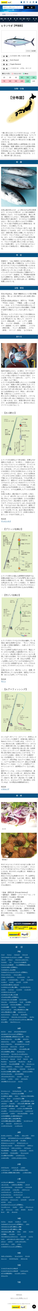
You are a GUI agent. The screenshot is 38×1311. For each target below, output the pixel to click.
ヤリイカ (27, 1256)
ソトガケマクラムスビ (6, 1125)
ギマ (31, 1059)
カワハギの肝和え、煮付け (7, 1051)
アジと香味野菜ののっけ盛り (23, 964)
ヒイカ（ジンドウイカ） (7, 1197)
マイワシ (3, 1221)
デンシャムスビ (25, 1153)
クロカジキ (28, 1066)
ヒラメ (9, 1202)
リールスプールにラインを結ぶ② (9, 1271)
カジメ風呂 (17, 1039)
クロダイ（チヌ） (12, 1069)
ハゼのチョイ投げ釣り (17, 1184)
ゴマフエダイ (24, 1078)
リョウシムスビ (24, 1271)
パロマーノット (26, 1189)
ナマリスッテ (14, 1167)
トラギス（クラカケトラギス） (19, 1158)
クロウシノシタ (19, 1066)
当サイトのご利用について (19, 1298)
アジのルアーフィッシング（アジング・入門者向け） (14, 972)
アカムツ (10, 959)
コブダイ (10, 1078)
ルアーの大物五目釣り (6, 1273)
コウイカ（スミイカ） (6, 1074)
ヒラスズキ (23, 1199)
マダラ (24, 1231)
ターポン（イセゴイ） (6, 1135)
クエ (23, 1064)
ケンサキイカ (31, 1069)
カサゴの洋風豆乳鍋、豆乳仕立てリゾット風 (12, 1036)
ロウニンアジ (4, 1275)
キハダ (19, 1059)
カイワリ (3, 1031)
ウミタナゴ (27, 1004)
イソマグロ (19, 989)
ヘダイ (17, 1209)
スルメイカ (8, 1123)
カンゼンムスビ (21, 1051)
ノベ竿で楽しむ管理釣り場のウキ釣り (10, 1172)
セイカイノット (18, 1123)
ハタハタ (27, 1184)
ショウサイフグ (29, 1111)
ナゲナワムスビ (5, 1167)
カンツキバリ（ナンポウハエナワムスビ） (11, 1056)
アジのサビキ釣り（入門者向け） (9, 967)
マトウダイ (12, 1234)
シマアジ (29, 1106)
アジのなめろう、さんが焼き (8, 969)
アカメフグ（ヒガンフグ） (22, 959)
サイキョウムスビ (17, 1091)
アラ (28, 977)
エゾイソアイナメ (5, 1014)
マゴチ (25, 1221)
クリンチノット (30, 1064)
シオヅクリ (4, 1103)
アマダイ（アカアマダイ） (7, 977)
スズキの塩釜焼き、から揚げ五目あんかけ (11, 1116)
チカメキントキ (5, 1148)
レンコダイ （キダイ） (20, 1273)
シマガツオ (12, 1108)
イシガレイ (4, 982)
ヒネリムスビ (4, 1199)
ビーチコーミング (18, 1194)
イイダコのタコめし (13, 979)
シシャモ (22, 1106)
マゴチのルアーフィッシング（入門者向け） (12, 1224)
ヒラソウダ (31, 1199)
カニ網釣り (20, 1041)
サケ (25, 1091)
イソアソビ (11, 989)
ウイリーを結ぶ (23, 999)
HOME (4, 14)
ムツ (28, 1239)
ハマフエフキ (28, 1187)
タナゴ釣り (23, 1140)
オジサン (32, 1017)
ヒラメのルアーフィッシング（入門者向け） (12, 1204)
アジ (10, 962)
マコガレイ (18, 1221)
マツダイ (31, 1231)
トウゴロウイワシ (20, 1155)
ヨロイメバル (24, 1258)
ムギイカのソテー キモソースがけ (15, 1239)
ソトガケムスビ (19, 1125)
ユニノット (4, 1258)
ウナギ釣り (28, 1002)
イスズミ (3, 989)
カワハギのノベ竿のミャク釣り (9, 1049)
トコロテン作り (5, 1158)
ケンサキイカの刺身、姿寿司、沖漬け (10, 1071)
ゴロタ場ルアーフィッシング (8, 1081)
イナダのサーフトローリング (8, 992)
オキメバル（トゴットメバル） (19, 1017)
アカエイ (27, 957)
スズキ (31, 1113)
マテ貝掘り (4, 1234)
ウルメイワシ (22, 1007)
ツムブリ (31, 1150)
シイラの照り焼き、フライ (27, 1101)
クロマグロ (22, 1069)
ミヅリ (2, 1239)
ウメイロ (13, 1007)
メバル (19, 1244)
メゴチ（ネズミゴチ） (20, 1241)
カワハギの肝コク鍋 (24, 1049)
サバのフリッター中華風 (17, 1093)
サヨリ (16, 1096)
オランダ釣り (4, 1022)
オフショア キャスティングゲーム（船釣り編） (21, 1019)
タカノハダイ (25, 1135)
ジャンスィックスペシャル (16, 1111)
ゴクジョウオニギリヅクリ (7, 1076)
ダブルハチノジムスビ (6, 1145)
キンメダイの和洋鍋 (14, 1064)
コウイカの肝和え (19, 1074)
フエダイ (15, 1207)
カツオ (13, 1041)
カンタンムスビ (5, 1054)
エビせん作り (24, 1014)
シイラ (16, 1101)
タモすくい (30, 1145)
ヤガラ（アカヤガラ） (6, 1256)
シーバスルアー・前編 (18, 1098)
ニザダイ (23, 1167)
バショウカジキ (21, 1182)
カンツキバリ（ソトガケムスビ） (19, 1054)
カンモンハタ (4, 1059)
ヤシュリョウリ (19, 1256)
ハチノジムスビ (19, 1187)
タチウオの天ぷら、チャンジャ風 (9, 1140)
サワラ (2, 1098)
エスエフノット (22, 1012)
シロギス (12, 1113)
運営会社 (19, 1294)
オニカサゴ (4, 1019)
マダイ (27, 1224)
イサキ (22, 979)
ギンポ (29, 1061)
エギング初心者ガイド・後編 (8, 1012)
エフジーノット (5, 1017)
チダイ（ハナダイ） (16, 1148)
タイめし (17, 1135)
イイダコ (3, 979)
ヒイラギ (18, 1197)
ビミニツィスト (14, 1199)
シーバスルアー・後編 (6, 1101)
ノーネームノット (5, 1170)
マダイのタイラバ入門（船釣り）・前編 (11, 1226)
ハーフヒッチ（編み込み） (7, 1182)
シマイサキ (4, 1108)
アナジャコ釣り (17, 974)
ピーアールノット (18, 1192)
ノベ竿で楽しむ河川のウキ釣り (20, 1170)
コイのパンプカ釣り (28, 1071)
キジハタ (12, 1059)
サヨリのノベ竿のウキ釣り (27, 1096)
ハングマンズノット (6, 1192)
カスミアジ (26, 1039)
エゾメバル (15, 1014)
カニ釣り (28, 1041)
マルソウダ (23, 1236)
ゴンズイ (20, 1081)
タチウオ (3, 1138)
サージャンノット (5, 1091)
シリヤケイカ (4, 1113)
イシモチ (25, 982)
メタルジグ (5, 789)
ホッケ (2, 1212)
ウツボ (21, 1002)
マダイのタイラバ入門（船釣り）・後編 (11, 1229)
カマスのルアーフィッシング (22, 1044)
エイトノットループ (6, 1009)
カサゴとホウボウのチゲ (20, 1031)
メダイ (13, 1244)
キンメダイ (4, 1064)
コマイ (17, 1078)
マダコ (18, 1231)
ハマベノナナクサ (5, 1189)
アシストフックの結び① (20, 962)
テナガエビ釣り (14, 1153)
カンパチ (27, 1056)
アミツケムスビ (21, 977)
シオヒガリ (12, 1103)
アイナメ (9, 954)
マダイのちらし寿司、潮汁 (7, 1231)
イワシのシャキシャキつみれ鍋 (9, 999)
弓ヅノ (3, 681)
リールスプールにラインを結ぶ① (9, 1268)
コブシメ (3, 1078)
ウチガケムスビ (13, 1002)
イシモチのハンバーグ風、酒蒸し (9, 987)
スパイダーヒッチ (28, 1120)
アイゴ (2, 954)
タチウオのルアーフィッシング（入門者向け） (20, 1138)
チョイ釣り (14, 1150)
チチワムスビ (27, 1148)
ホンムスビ (14, 1212)
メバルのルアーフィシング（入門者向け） (11, 1246)
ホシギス (30, 1209)
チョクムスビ (23, 1150)
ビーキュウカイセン (6, 1194)
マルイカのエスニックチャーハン (9, 1236)
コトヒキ (19, 1076)
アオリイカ (25, 954)
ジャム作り (4, 1111)
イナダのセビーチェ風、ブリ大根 (9, 994)
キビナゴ (25, 1059)
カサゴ (9, 1031)
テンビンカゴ (6, 521)
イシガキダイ (30, 979)
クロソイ (3, 1069)
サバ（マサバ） (5, 1093)
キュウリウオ (12, 1061)
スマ (2, 1123)
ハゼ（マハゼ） (5, 1184)
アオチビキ (17, 954)
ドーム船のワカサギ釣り (7, 1155)
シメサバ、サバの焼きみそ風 (24, 1108)
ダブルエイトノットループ (7, 1143)
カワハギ (22, 1046)
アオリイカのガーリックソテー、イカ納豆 (11, 957)
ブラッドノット (29, 1207)
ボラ (8, 1212)
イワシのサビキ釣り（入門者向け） (10, 997)
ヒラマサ (3, 1202)
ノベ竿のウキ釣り (27, 1172)
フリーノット (9, 1209)
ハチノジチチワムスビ (6, 1187)
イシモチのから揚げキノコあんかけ (10, 984)
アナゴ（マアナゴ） (6, 974)
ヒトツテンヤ (26, 1197)
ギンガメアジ (22, 1061)
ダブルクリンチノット (22, 1143)
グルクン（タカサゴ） (6, 1066)
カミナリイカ (4, 1046)
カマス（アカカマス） (6, 1044)
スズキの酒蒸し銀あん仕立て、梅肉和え (11, 1120)
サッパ (30, 1091)
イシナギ (18, 982)
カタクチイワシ (5, 1041)
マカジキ (10, 1221)
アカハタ (3, 959)
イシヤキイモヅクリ (25, 987)
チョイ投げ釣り (5, 1150)
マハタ (19, 1234)
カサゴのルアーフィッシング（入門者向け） (12, 1034)
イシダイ (11, 982)
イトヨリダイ (27, 989)
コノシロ (26, 1076)
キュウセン (4, 1061)
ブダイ (21, 1207)
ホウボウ (23, 1209)
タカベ (32, 1135)
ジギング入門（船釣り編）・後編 (9, 1106)
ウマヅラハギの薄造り (15, 1004)
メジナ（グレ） (5, 1244)
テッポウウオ (4, 1153)
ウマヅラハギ (4, 1004)
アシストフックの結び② (7, 964)
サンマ (8, 1098)
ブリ (2, 1209)
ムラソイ (3, 1241)
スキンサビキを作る (22, 1113)
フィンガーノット (5, 1207)
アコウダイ (4, 962)
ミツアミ (31, 1236)
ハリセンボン (16, 1189)
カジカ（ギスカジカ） (6, 1039)
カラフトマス (13, 1046)
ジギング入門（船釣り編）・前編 (25, 1103)
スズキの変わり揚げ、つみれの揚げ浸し (11, 1118)
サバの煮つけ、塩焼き (6, 1096)
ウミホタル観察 (5, 1007)
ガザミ (27, 1036)
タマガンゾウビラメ (20, 1145)
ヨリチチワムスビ (13, 1258)
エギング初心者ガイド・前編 (21, 1009)
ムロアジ (10, 1241)
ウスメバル (4, 1002)
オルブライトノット (15, 1022)
